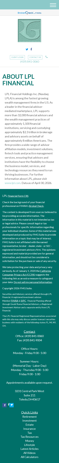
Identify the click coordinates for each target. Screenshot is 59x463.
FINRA (14, 300)
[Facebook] (31, 49)
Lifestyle (29, 445)
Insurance (29, 428)
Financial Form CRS (18, 195)
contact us (35, 57)
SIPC (23, 300)
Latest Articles (29, 448)
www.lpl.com (12, 183)
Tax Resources (29, 436)
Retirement (29, 416)
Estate (29, 424)
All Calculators (29, 457)
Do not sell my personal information (33, 282)
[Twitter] (27, 49)
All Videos (29, 453)
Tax (29, 432)
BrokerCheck (36, 205)
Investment (29, 420)
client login (17, 57)
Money (29, 440)
